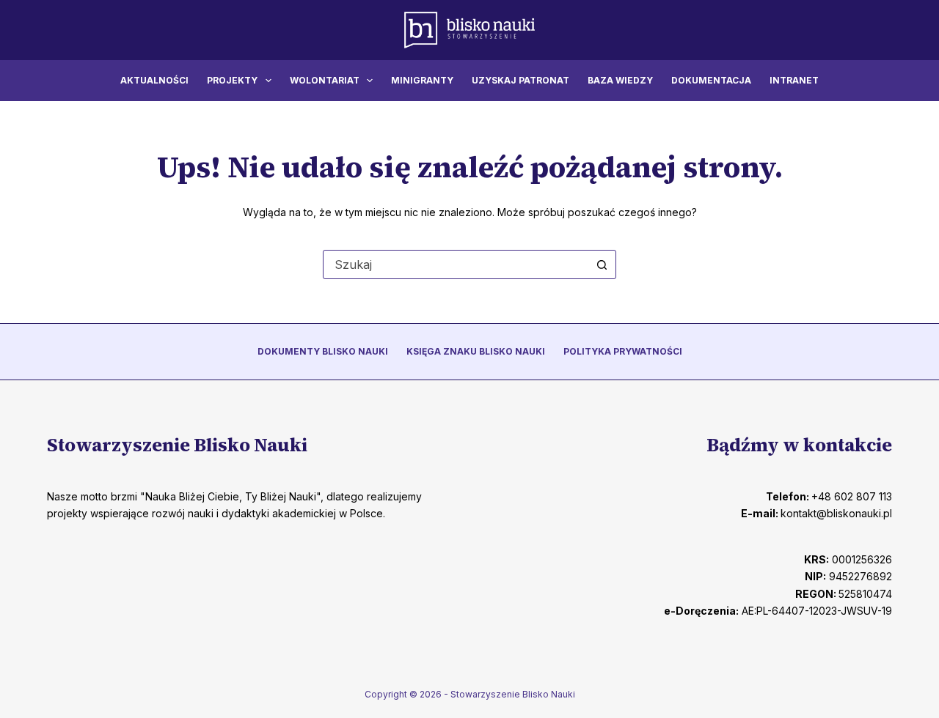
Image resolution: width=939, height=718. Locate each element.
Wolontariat (324, 80)
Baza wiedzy (620, 80)
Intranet (794, 80)
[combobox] (456, 264)
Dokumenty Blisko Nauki (322, 351)
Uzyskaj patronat (520, 80)
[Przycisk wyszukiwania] (601, 264)
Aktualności (154, 80)
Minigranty (422, 80)
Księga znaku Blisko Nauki (475, 351)
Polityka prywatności (622, 351)
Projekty (232, 80)
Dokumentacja (711, 80)
